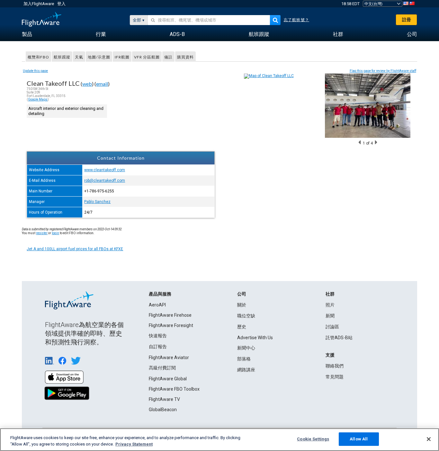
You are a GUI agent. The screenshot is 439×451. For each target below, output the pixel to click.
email (102, 84)
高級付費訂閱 (162, 367)
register (42, 233)
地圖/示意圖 (99, 57)
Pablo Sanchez (97, 201)
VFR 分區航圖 (147, 57)
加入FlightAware (38, 3)
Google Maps (38, 99)
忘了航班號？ (296, 20)
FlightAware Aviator (169, 357)
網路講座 (246, 369)
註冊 (406, 19)
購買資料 (185, 57)
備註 (168, 57)
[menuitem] (27, 34)
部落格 (244, 358)
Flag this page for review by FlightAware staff (383, 71)
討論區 (332, 326)
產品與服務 (160, 293)
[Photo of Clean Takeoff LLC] (367, 136)
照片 (330, 304)
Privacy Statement (134, 444)
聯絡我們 (335, 365)
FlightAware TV (164, 399)
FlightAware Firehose (170, 315)
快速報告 (158, 335)
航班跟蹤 (62, 57)
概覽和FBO (38, 57)
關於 (241, 304)
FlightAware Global (168, 378)
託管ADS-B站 (339, 337)
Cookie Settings (313, 439)
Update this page (35, 71)
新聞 (330, 315)
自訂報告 (158, 346)
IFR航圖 (122, 57)
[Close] (429, 439)
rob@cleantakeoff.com (104, 180)
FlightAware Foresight (171, 325)
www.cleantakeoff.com (104, 170)
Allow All (359, 439)
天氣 (79, 57)
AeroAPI (157, 304)
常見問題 (335, 376)
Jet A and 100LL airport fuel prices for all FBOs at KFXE (75, 249)
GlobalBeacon (163, 409)
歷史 (241, 326)
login (55, 233)
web (87, 84)
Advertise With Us (255, 337)
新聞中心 (246, 347)
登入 (61, 3)
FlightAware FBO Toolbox (174, 389)
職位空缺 (246, 315)
